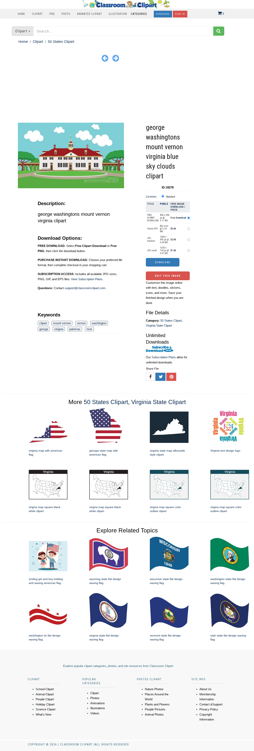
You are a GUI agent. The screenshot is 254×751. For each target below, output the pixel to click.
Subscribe (163, 14)
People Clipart (45, 699)
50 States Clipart (61, 42)
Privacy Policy (208, 709)
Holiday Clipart (45, 704)
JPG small (152, 250)
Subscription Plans (164, 357)
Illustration (118, 13)
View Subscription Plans (86, 279)
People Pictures (155, 709)
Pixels (164, 203)
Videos (94, 713)
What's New (43, 714)
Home (21, 13)
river (89, 329)
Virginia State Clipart (159, 325)
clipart (43, 323)
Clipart (37, 13)
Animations (97, 703)
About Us (205, 689)
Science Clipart (45, 709)
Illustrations (97, 708)
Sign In (180, 14)
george (43, 329)
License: (151, 196)
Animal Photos (154, 714)
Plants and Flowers (157, 704)
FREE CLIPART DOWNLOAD (153, 218)
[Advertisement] (127, 93)
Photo (66, 13)
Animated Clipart (89, 13)
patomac (75, 329)
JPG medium (151, 239)
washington (99, 323)
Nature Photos (154, 689)
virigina (58, 329)
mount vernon (62, 323)
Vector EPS (152, 228)
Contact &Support (210, 704)
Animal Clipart (45, 694)
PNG (52, 13)
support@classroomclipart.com (85, 288)
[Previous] (105, 58)
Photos (94, 698)
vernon (81, 323)
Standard (170, 196)
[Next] (115, 58)
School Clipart (45, 689)
